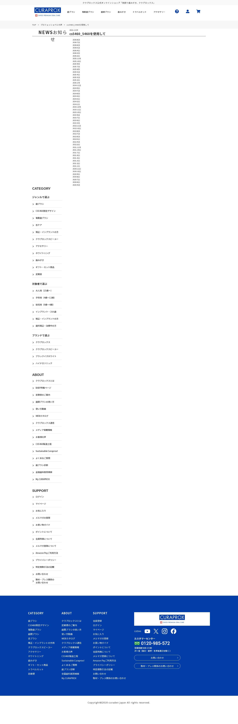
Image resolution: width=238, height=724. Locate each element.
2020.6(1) (76, 182)
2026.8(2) (76, 39)
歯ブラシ (40, 203)
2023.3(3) (76, 123)
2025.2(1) (76, 80)
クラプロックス (43, 342)
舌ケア (39, 224)
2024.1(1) (76, 104)
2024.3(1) (76, 98)
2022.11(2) (77, 125)
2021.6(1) (76, 155)
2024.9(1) (76, 88)
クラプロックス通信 (45, 422)
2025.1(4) (76, 82)
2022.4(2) (76, 141)
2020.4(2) (76, 184)
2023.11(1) (77, 109)
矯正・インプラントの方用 (41, 642)
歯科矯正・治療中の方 (46, 325)
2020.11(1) (77, 168)
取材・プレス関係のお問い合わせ (45, 581)
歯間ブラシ (33, 634)
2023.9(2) (76, 115)
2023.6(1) (76, 120)
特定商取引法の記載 (45, 566)
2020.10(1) (77, 171)
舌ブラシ (32, 638)
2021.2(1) (76, 163)
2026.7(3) (76, 42)
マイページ (41, 503)
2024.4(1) (76, 96)
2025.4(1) (76, 74)
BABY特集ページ (43, 387)
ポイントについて (44, 531)
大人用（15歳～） (44, 290)
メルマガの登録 (43, 517)
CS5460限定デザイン (46, 210)
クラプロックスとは (45, 380)
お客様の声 (41, 436)
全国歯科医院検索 (44, 472)
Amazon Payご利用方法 (47, 552)
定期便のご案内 (43, 394)
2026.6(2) (76, 45)
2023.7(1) (76, 117)
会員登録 (97, 620)
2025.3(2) (76, 77)
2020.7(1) (76, 179)
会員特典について (44, 538)
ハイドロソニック (44, 363)
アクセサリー (42, 246)
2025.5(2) (76, 72)
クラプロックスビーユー (47, 239)
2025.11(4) (77, 58)
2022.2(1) (76, 144)
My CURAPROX (43, 479)
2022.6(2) (76, 136)
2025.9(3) (76, 63)
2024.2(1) (76, 101)
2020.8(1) (76, 176)
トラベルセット (36, 669)
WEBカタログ (42, 415)
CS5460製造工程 (44, 444)
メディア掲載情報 (44, 429)
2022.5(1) (76, 139)
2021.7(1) (76, 152)
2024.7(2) (76, 90)
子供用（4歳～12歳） (46, 297)
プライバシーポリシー (46, 559)
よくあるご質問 (43, 458)
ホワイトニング (43, 253)
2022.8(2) (76, 131)
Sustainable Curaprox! (47, 451)
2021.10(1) (77, 149)
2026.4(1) (76, 50)
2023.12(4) (77, 106)
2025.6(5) (76, 69)
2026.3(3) (76, 53)
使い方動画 (41, 408)
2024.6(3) (76, 93)
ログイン (40, 496)
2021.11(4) (77, 147)
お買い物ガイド (43, 524)
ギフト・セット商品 (45, 267)
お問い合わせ (42, 574)
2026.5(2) (76, 47)
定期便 (39, 274)
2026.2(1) (76, 55)
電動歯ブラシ (42, 217)
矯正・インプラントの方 (47, 231)
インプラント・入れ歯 (46, 311)
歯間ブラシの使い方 (45, 401)
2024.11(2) (77, 85)
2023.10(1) (77, 112)
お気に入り (41, 510)
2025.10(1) (77, 61)
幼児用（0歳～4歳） (45, 304)
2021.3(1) (76, 160)
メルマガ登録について (46, 545)
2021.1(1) (76, 166)
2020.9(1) (76, 174)
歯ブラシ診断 (42, 465)
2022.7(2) (76, 133)
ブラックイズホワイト (46, 356)
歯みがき (40, 260)
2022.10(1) (77, 128)
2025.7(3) (76, 66)
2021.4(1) (76, 158)
